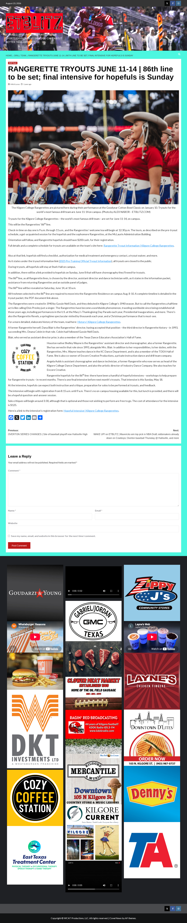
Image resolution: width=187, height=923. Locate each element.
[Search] (179, 54)
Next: (136, 434)
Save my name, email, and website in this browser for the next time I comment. (53, 536)
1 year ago (27, 84)
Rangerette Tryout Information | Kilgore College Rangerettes (139, 245)
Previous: (48, 432)
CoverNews (116, 918)
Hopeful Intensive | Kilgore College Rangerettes (91, 410)
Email (98, 510)
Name (12, 510)
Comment (14, 470)
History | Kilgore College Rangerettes (98, 321)
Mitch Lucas (15, 84)
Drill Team (13, 63)
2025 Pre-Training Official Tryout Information (85, 261)
